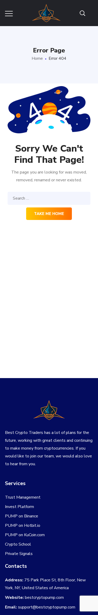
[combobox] (49, 198)
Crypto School (18, 544)
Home (37, 58)
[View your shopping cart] (91, 13)
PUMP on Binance (21, 516)
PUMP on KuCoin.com (25, 535)
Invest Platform (19, 507)
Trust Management (23, 497)
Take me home (49, 213)
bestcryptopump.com (44, 597)
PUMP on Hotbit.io (22, 525)
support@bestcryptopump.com (46, 607)
